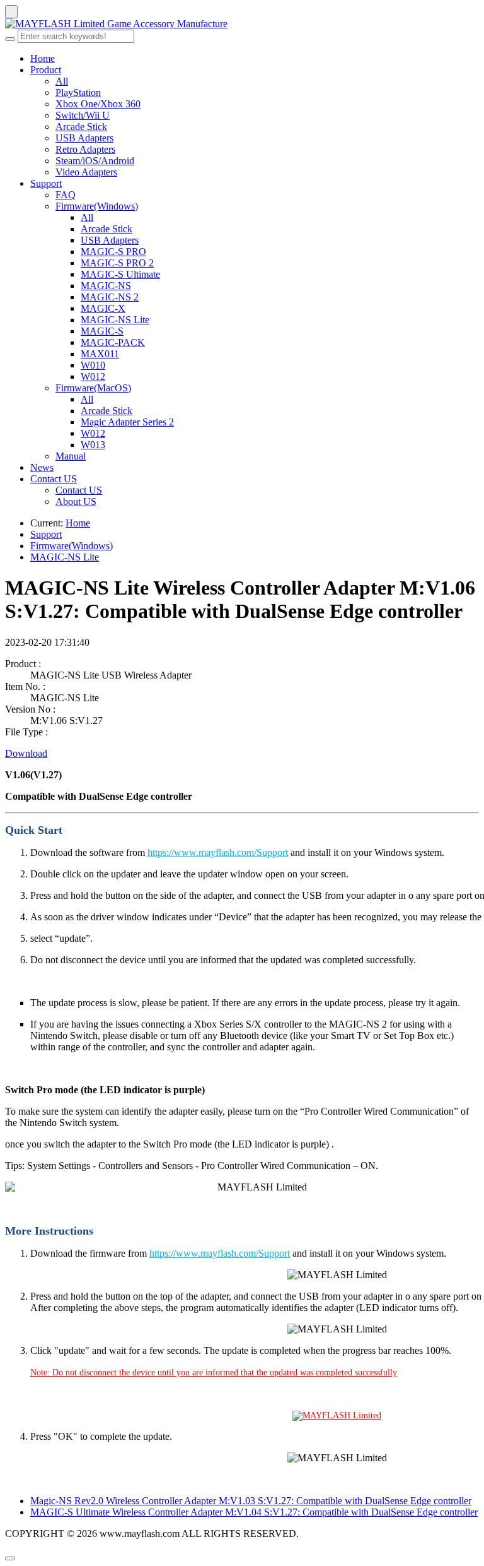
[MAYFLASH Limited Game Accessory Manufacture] (242, 24)
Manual (70, 456)
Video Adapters (86, 172)
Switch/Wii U (82, 115)
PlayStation (78, 92)
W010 (93, 365)
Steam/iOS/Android (94, 160)
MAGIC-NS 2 (110, 297)
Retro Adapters (85, 149)
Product (45, 69)
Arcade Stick (81, 126)
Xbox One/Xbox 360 (98, 103)
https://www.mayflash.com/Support (217, 852)
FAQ (65, 194)
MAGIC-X (103, 308)
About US (75, 501)
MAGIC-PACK (113, 342)
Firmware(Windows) (96, 206)
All (61, 81)
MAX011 (100, 353)
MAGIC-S (102, 331)
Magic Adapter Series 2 (127, 422)
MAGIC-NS (106, 285)
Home (42, 58)
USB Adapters (84, 138)
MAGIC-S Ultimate (120, 274)
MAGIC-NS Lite (115, 319)
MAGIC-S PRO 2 (117, 263)
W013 (93, 444)
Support (46, 183)
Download (26, 753)
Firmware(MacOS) (93, 388)
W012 (93, 376)
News (42, 467)
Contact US (53, 478)
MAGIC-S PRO (113, 251)
